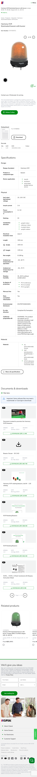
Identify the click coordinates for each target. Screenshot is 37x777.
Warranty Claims (5, 750)
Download (19, 137)
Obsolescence (14, 750)
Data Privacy (23, 748)
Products (7, 18)
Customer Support (10, 739)
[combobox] (27, 685)
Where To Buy (10, 112)
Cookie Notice (15, 748)
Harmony (19, 18)
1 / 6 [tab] (29, 37)
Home (2, 18)
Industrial (13, 18)
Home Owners (8, 730)
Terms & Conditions (23, 750)
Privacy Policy (9, 675)
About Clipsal (8, 726)
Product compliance (5, 748)
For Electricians (9, 735)
